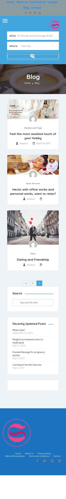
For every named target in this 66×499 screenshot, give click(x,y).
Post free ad (37, 2)
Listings (52, 2)
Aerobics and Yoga (33, 128)
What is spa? (18, 330)
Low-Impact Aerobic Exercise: (27, 364)
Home (10, 2)
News (33, 253)
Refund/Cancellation (15, 456)
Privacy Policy (44, 453)
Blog (26, 7)
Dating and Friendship (33, 259)
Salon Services (33, 183)
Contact (36, 7)
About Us (22, 2)
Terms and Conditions (39, 456)
